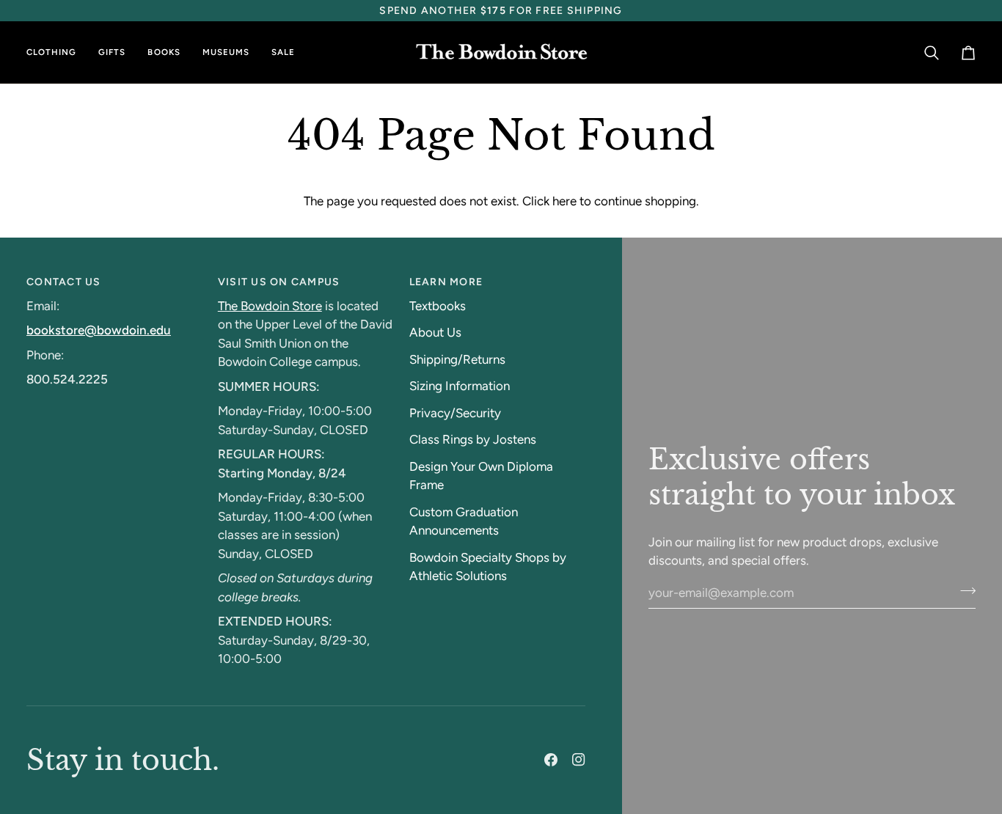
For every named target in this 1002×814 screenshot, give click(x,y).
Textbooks (437, 305)
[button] (56, 52)
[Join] (963, 591)
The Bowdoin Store (270, 305)
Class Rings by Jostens (472, 439)
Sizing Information (459, 385)
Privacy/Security (455, 413)
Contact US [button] (63, 282)
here (564, 201)
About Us (435, 332)
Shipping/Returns (457, 359)
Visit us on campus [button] (279, 282)
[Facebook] (550, 759)
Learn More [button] (446, 282)
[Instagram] (578, 759)
